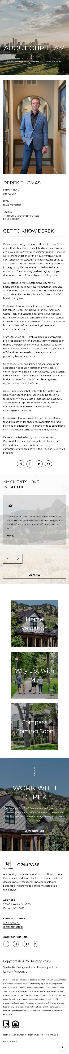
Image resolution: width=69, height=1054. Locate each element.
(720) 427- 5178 (9, 194)
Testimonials (51, 1034)
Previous (8, 559)
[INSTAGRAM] (20, 463)
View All (34, 574)
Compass (62, 980)
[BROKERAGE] (48, 463)
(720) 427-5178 (11, 923)
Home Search (35, 1034)
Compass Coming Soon (35, 727)
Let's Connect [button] (34, 831)
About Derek (19, 1034)
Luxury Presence (15, 971)
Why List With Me (34, 675)
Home (6, 1034)
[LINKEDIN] (39, 463)
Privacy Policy (41, 961)
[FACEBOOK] (29, 463)
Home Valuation (34, 624)
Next (17, 559)
